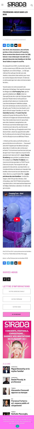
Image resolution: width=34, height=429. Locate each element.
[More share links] (19, 45)
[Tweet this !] (8, 45)
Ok (17, 426)
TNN (28, 54)
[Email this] (15, 45)
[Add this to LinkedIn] (12, 45)
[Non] (32, 422)
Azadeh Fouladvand (19, 39)
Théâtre (7, 39)
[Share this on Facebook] (4, 45)
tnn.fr (25, 253)
